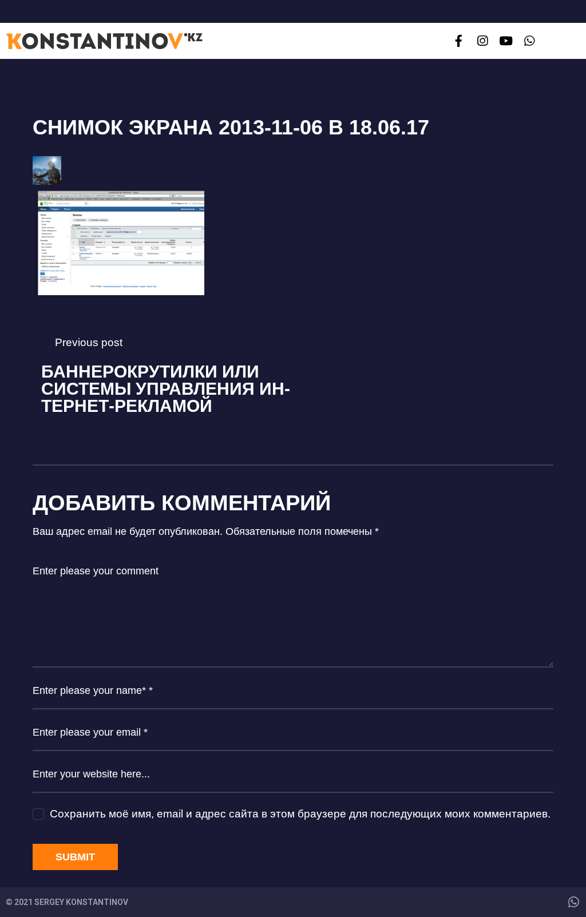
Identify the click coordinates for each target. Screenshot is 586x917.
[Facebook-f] (458, 41)
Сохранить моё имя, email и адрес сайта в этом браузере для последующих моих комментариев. (300, 814)
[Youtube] (505, 41)
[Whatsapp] (529, 41)
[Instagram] (482, 41)
